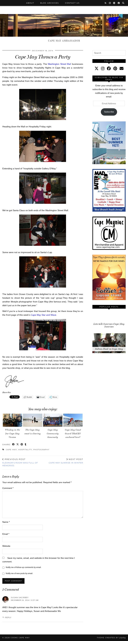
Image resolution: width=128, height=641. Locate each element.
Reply (8, 617)
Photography (41, 450)
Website (6, 546)
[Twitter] (105, 3)
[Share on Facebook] (13, 444)
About (30, 3)
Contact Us (72, 3)
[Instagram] (110, 3)
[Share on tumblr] (25, 444)
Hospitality (25, 450)
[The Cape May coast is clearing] (32, 420)
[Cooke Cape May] (64, 25)
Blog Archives (49, 3)
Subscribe (109, 111)
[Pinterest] (114, 3)
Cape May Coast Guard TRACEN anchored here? (73, 433)
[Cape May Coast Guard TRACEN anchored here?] (73, 420)
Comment (7, 488)
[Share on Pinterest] (22, 444)
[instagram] (102, 68)
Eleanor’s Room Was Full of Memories (20, 462)
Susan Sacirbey (20, 597)
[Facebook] (119, 3)
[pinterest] (115, 68)
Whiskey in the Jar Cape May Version (12, 433)
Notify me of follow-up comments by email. (23, 567)
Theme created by (111, 638)
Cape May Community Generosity (53, 433)
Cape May (11, 450)
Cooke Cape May (20, 638)
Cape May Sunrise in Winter (66, 461)
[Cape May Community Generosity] (52, 420)
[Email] (121, 68)
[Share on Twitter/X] (18, 444)
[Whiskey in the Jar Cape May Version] (12, 420)
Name (6, 522)
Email (5, 534)
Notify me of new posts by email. (19, 573)
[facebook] (109, 68)
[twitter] (96, 68)
